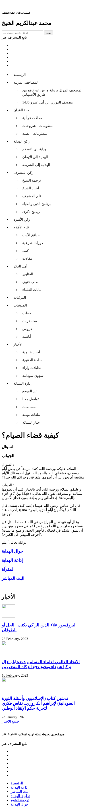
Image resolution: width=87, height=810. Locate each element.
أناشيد (26, 336)
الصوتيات (20, 305)
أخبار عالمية (31, 352)
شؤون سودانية (33, 375)
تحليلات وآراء (31, 368)
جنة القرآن (21, 110)
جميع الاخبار (10, 721)
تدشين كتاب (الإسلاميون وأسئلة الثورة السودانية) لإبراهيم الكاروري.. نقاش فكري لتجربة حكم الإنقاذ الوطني (38, 703)
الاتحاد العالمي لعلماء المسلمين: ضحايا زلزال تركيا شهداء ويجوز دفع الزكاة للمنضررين (41, 664)
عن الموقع (30, 391)
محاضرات (29, 321)
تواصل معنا (30, 399)
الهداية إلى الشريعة (36, 165)
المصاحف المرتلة (26, 82)
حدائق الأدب (31, 235)
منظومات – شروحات (38, 126)
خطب (26, 313)
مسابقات (29, 407)
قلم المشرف (31, 196)
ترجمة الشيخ (31, 180)
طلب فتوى (30, 282)
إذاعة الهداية (19, 787)
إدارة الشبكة (22, 383)
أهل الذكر (20, 266)
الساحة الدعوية (33, 360)
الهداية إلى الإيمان (35, 157)
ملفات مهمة (31, 414)
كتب (25, 251)
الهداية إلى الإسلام (35, 149)
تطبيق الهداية (20, 796)
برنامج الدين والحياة (36, 204)
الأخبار (18, 344)
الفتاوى (27, 274)
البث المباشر (20, 791)
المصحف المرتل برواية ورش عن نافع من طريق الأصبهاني (52, 92)
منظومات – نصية (34, 133)
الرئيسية (19, 75)
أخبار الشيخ (30, 188)
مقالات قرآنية (32, 118)
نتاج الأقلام (21, 227)
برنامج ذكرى (31, 211)
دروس (27, 329)
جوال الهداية (19, 804)
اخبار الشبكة (31, 422)
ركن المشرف (23, 172)
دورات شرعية (32, 243)
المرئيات (19, 297)
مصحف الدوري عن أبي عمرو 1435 (47, 102)
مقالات (27, 258)
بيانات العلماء (31, 290)
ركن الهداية (21, 141)
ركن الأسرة (21, 219)
